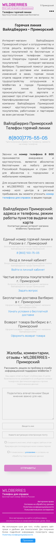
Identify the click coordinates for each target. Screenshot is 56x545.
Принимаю (28, 540)
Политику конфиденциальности (17, 535)
